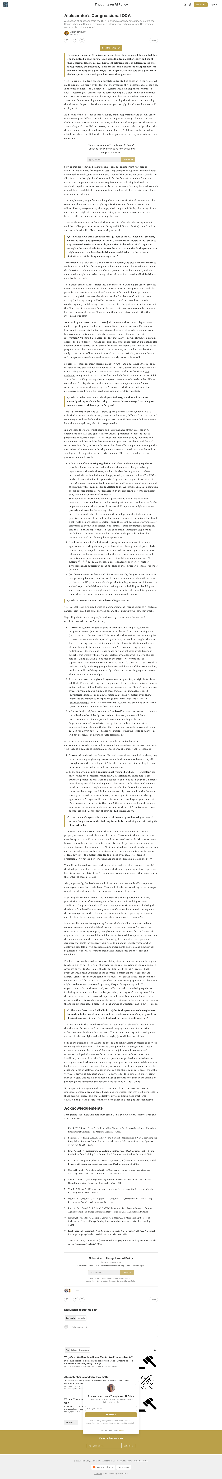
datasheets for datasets (97, 190)
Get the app (123, 1467)
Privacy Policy (130, 1423)
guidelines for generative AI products (105, 479)
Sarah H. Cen (80, 1366)
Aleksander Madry (78, 32)
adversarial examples (81, 695)
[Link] (61, 1108)
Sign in (214, 4)
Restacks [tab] (81, 1318)
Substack (98, 1473)
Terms (130, 1461)
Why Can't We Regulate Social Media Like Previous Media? (98, 1357)
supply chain (126, 104)
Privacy (123, 1461)
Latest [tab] (74, 1350)
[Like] (66, 1369)
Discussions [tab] (84, 1350)
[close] (136, 1385)
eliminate (116, 526)
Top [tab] (67, 1350)
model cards (73, 190)
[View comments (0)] (75, 40)
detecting (143, 554)
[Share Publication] (190, 4)
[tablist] (75, 1318)
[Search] (184, 4)
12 (86, 561)
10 (81, 561)
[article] (111, 1363)
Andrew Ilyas (92, 1366)
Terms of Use (123, 1420)
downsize (89, 526)
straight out (104, 526)
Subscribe (201, 4)
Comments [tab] (70, 1318)
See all (69, 1422)
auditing (83, 379)
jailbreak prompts (79, 703)
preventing (75, 558)
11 (84, 561)
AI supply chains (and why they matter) (87, 1377)
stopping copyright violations (112, 558)
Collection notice (141, 1461)
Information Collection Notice (110, 1423)
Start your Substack (104, 1467)
